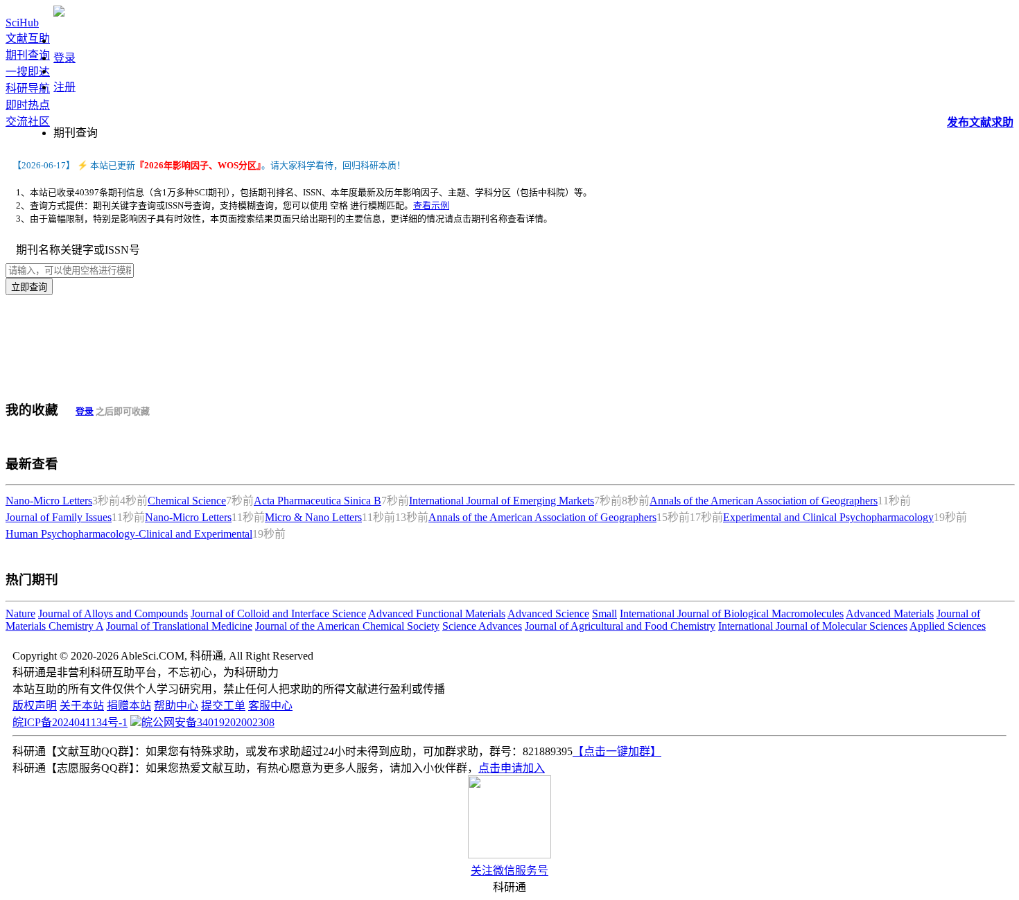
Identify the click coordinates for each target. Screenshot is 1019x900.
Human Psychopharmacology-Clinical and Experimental (129, 534)
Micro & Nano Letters (313, 517)
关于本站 (82, 706)
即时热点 (28, 105)
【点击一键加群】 (617, 751)
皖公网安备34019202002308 (208, 722)
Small (604, 613)
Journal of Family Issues (59, 517)
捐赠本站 (129, 706)
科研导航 (28, 88)
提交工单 (223, 706)
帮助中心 (176, 706)
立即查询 (29, 287)
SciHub (22, 22)
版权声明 (34, 706)
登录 (64, 58)
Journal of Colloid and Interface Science (278, 613)
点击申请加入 (511, 768)
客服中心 (270, 706)
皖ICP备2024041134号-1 (70, 722)
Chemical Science (187, 500)
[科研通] (58, 13)
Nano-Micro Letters (49, 500)
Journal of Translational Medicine (179, 626)
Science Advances (482, 626)
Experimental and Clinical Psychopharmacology (828, 517)
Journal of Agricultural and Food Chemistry (620, 626)
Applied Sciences (947, 626)
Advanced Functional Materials (436, 613)
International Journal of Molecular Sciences (812, 626)
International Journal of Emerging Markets (501, 500)
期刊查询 (28, 55)
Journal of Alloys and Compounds (113, 613)
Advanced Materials (890, 613)
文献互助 (28, 38)
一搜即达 (28, 72)
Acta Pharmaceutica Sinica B (317, 500)
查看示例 (431, 205)
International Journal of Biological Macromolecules (732, 613)
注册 (64, 87)
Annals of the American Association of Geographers (764, 500)
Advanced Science (548, 613)
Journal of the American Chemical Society (347, 626)
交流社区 (28, 121)
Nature (20, 613)
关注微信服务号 (509, 870)
